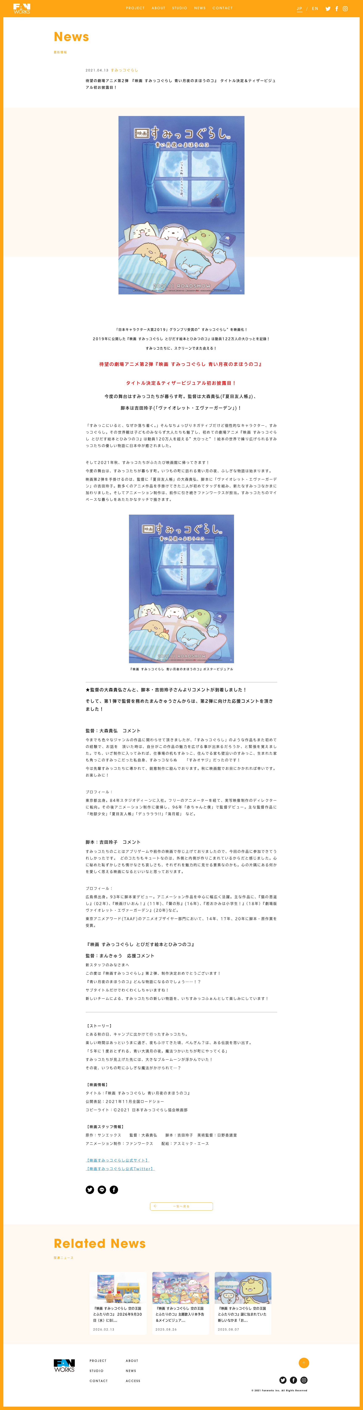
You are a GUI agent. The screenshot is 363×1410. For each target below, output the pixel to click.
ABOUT (159, 8)
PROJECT (135, 8)
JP (299, 8)
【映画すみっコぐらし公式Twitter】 (120, 1168)
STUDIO (180, 8)
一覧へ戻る (181, 1206)
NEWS (200, 8)
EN (315, 8)
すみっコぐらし (125, 70)
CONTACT (223, 8)
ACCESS (133, 1381)
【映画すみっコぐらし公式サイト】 (118, 1160)
